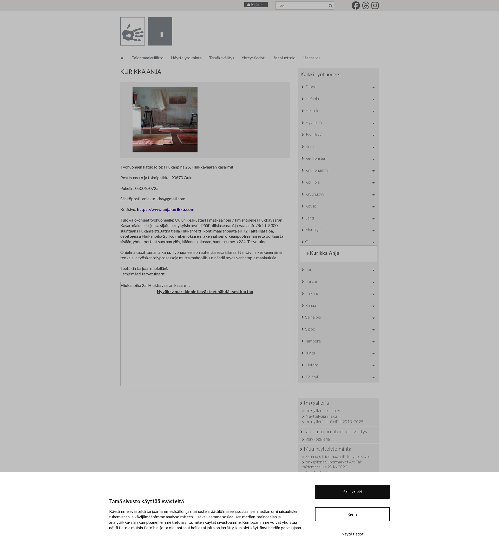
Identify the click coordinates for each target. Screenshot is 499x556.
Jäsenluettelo (284, 57)
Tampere (313, 340)
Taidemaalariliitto (147, 57)
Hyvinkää (313, 122)
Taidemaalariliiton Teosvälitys (335, 431)
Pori (308, 269)
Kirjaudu (258, 4)
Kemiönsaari (316, 158)
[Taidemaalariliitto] (122, 57)
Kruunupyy (314, 193)
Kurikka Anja (324, 253)
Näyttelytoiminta (186, 57)
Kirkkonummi (317, 169)
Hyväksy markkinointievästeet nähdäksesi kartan (205, 291)
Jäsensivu (311, 57)
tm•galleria (316, 403)
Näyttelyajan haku (321, 415)
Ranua (310, 305)
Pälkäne (312, 293)
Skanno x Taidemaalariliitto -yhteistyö (337, 456)
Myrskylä (313, 229)
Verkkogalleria (317, 438)
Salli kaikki (352, 491)
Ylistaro (311, 364)
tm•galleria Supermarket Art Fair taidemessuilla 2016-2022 (332, 464)
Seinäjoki (313, 316)
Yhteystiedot (253, 57)
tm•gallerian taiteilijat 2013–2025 (334, 421)
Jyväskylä (313, 134)
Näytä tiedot (353, 534)
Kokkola (312, 181)
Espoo (311, 86)
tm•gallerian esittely (322, 410)
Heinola (312, 98)
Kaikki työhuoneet (320, 74)
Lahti (309, 217)
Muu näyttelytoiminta (327, 449)
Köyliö (310, 205)
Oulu (309, 241)
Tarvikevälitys (221, 57)
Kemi (309, 146)
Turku (310, 352)
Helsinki (312, 110)
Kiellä (352, 514)
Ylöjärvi (311, 376)
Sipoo (310, 328)
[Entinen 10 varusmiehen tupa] (165, 119)
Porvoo (311, 281)
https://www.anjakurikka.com (165, 209)
